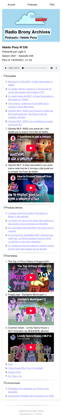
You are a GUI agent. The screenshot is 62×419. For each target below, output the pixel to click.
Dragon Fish (14, 372)
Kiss (10, 364)
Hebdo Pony (28, 37)
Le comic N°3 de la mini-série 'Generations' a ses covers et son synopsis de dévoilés (31, 222)
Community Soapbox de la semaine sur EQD (31, 395)
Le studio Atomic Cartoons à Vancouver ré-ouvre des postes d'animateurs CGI (30, 90)
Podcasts (32, 4)
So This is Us (15, 376)
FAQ (52, 4)
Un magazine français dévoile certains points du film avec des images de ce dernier (31, 247)
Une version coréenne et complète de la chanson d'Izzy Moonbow (28, 105)
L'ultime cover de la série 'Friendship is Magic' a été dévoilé (28, 215)
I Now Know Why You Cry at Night (25, 368)
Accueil (11, 4)
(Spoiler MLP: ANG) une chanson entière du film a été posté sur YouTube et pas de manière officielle (30, 114)
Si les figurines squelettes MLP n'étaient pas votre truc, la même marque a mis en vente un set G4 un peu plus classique (30, 238)
